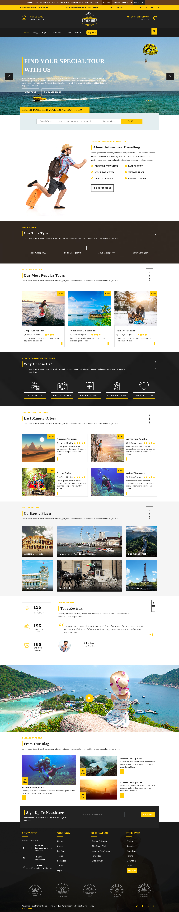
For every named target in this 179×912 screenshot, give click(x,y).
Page (44, 32)
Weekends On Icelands (83, 330)
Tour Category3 (72, 252)
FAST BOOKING (89, 395)
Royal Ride (64, 588)
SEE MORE (149, 276)
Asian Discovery (135, 473)
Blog (35, 32)
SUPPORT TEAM (116, 395)
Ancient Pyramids (67, 438)
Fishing (130, 856)
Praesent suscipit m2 (131, 758)
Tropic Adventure (34, 330)
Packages (61, 860)
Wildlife (130, 841)
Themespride (27, 908)
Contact (78, 32)
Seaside (130, 846)
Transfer (61, 856)
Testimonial (56, 32)
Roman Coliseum (33, 553)
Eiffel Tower (135, 588)
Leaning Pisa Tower (35, 588)
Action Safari (64, 473)
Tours (68, 32)
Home (26, 32)
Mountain (131, 860)
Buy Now (92, 32)
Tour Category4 (106, 252)
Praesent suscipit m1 (131, 782)
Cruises (60, 846)
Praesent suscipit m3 (33, 787)
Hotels (60, 841)
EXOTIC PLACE (62, 395)
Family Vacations (127, 330)
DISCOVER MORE (111, 92)
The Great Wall (137, 553)
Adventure (131, 851)
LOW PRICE (35, 395)
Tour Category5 (141, 252)
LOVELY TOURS (144, 395)
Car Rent (61, 851)
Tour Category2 (38, 252)
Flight (59, 870)
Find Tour (132, 121)
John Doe (89, 643)
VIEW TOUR (86, 92)
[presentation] (155, 228)
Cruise (129, 865)
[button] (9, 76)
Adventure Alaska (136, 438)
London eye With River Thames (76, 553)
